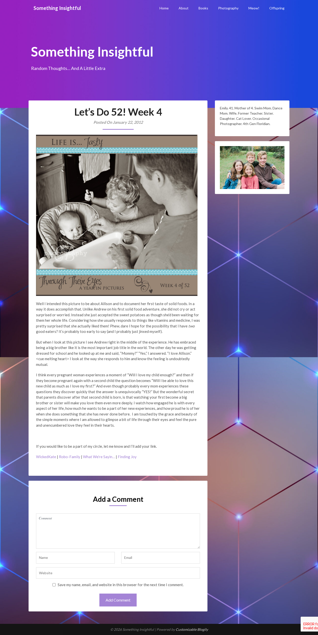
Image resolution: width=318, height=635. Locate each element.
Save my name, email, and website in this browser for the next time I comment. (121, 584)
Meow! (253, 8)
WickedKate (46, 456)
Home (164, 8)
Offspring (276, 8)
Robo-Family (69, 456)
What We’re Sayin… (99, 456)
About (184, 8)
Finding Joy (127, 456)
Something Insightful (57, 8)
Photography (228, 8)
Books (203, 8)
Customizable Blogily (192, 629)
